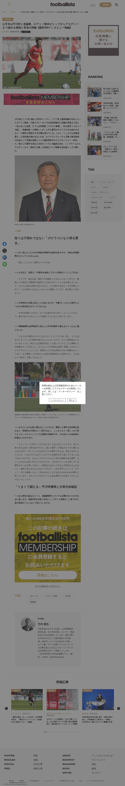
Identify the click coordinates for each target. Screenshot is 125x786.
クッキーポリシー (57, 400)
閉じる (71, 400)
